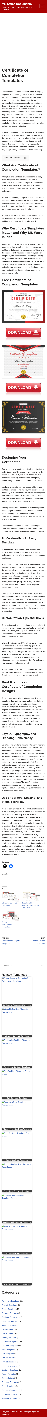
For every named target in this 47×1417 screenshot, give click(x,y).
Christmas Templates (10, 1321)
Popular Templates (9, 1358)
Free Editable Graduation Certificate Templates (30, 905)
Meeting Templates (9, 1337)
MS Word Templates (10, 1346)
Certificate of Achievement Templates (7, 924)
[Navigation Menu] (42, 6)
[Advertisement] (23, 43)
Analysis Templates (9, 1305)
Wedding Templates (9, 1398)
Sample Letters (8, 1378)
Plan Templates (8, 1354)
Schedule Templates (10, 1382)
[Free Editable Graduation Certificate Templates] (31, 896)
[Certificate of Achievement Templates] (11, 916)
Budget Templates (9, 1309)
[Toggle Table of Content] (24, 158)
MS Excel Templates (10, 1342)
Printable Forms (8, 1362)
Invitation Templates (9, 1325)
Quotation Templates (10, 1370)
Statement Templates (10, 1390)
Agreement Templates (10, 1301)
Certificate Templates (10, 1317)
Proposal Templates (9, 1366)
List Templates (7, 1329)
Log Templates (7, 1333)
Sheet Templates (8, 1386)
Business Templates (10, 1313)
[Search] (42, 965)
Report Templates (9, 1374)
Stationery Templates (10, 1394)
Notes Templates (8, 1350)
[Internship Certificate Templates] (11, 896)
